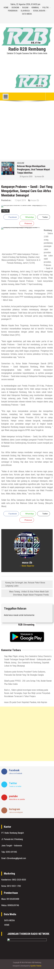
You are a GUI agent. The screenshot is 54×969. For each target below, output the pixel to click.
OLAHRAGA (25, 11)
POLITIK (45, 7)
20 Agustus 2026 (26, 176)
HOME (6, 7)
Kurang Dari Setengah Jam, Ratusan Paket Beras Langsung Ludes (25, 584)
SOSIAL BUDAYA (39, 11)
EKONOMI (15, 7)
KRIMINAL (35, 7)
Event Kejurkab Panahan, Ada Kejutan (32, 702)
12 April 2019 (20, 200)
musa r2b (40, 176)
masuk (15, 615)
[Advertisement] (27, 131)
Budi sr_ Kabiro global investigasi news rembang (24, 690)
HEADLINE (20, 163)
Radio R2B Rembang (27, 49)
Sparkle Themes (35, 966)
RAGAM (25, 7)
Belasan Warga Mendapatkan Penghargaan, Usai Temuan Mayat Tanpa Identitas (33, 169)
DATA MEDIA (27, 14)
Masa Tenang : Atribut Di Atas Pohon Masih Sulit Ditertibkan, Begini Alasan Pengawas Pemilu (29, 593)
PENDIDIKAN (12, 11)
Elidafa (7, 681)
